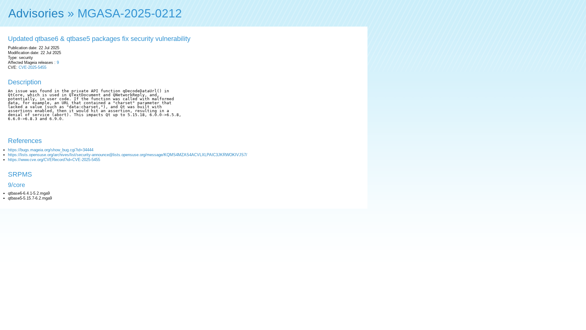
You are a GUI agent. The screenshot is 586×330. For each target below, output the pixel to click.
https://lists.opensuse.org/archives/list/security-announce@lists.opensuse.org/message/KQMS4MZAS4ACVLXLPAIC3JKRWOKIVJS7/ (127, 154)
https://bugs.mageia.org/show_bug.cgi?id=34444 (50, 150)
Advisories (36, 13)
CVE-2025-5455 (32, 67)
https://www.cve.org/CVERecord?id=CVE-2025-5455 (54, 159)
